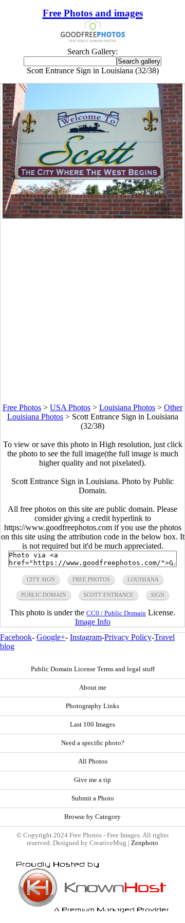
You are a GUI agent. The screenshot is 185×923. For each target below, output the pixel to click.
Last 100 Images (92, 724)
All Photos (92, 761)
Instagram (86, 637)
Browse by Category (92, 816)
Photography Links (92, 706)
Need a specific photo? (92, 743)
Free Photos (22, 407)
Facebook (16, 637)
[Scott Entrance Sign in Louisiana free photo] (93, 215)
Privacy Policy (128, 637)
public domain (43, 595)
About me (92, 687)
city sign (41, 579)
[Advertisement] (92, 310)
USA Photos (70, 407)
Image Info (92, 621)
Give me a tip (92, 780)
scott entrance (109, 595)
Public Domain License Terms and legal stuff (93, 669)
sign (157, 595)
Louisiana (143, 579)
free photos (91, 579)
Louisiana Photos (127, 407)
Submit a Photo (92, 798)
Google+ (50, 637)
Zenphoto (144, 843)
